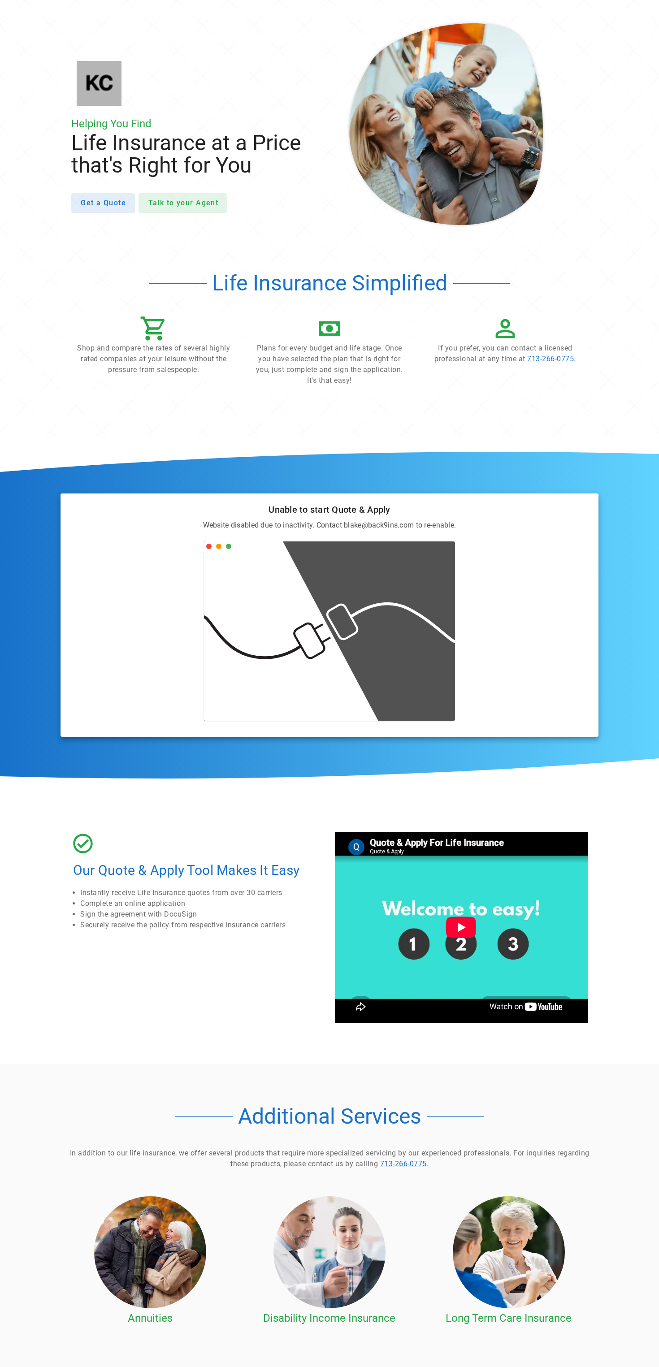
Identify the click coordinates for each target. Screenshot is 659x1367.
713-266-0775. (551, 359)
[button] (153, 347)
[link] (505, 342)
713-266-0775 (403, 1163)
